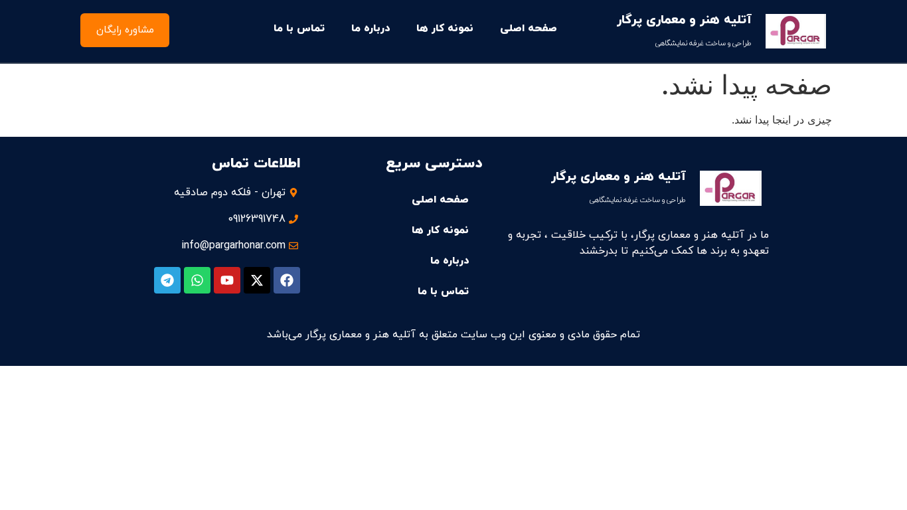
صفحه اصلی (528, 28)
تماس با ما (299, 28)
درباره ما (370, 28)
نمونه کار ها (444, 28)
